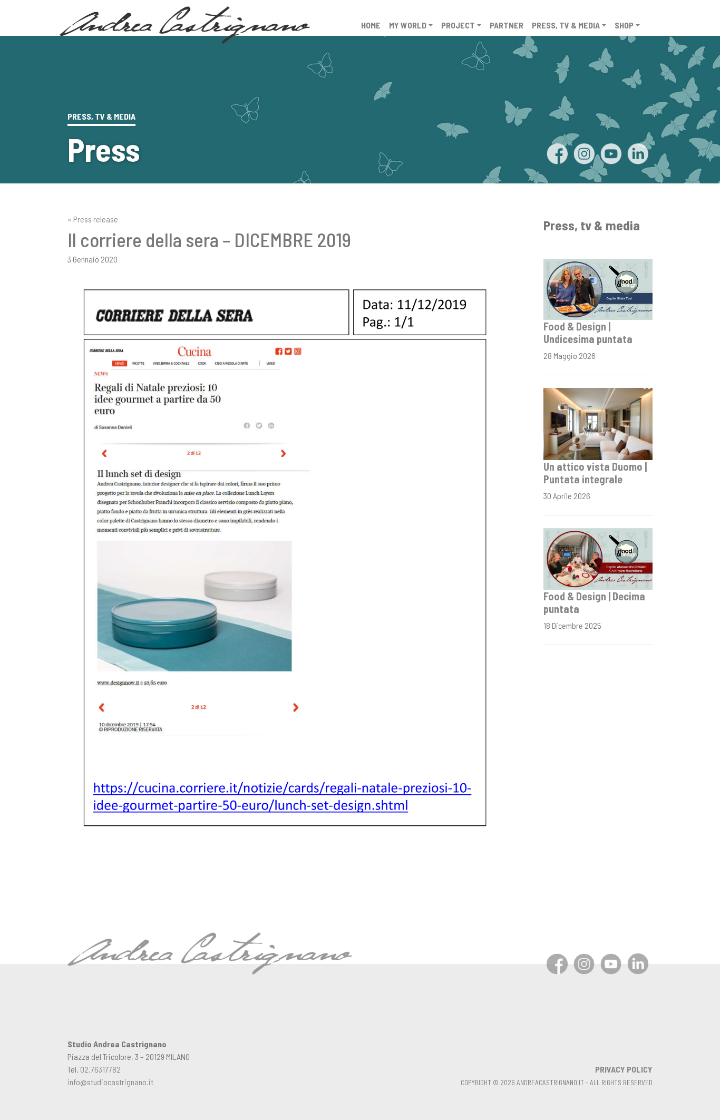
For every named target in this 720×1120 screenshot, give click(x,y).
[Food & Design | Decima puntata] (598, 557)
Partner (506, 25)
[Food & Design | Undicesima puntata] (598, 288)
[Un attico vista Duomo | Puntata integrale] (598, 423)
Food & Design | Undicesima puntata (588, 332)
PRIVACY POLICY (624, 1069)
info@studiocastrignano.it (110, 1082)
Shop (624, 25)
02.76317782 (100, 1069)
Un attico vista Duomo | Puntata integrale (595, 472)
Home (371, 25)
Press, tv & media (566, 25)
